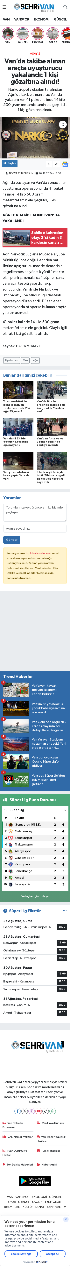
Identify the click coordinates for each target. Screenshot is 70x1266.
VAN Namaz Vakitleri (20, 1136)
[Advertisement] (35, 632)
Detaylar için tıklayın (35, 896)
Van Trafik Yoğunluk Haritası (51, 1139)
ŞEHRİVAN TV (56, 1207)
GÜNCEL (60, 19)
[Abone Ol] (65, 164)
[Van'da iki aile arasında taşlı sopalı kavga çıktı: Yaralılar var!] (52, 390)
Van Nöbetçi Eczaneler (13, 1125)
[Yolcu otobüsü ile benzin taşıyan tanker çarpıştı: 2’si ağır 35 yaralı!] (18, 390)
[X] (24, 1111)
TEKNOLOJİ (53, 1202)
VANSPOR (21, 19)
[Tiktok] (45, 1111)
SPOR (12, 1202)
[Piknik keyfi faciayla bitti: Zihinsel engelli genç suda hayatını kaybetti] (52, 460)
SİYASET (24, 1202)
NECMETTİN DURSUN (21, 173)
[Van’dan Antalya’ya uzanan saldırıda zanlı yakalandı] (52, 427)
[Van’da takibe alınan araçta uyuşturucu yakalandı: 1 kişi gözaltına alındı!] (35, 137)
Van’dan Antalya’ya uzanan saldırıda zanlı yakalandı (50, 442)
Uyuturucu (11, 360)
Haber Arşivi (49, 1164)
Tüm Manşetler (50, 1150)
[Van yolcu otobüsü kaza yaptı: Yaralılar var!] (18, 460)
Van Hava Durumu (53, 1123)
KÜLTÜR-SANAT (34, 1207)
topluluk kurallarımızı (39, 553)
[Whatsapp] (52, 1111)
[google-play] (35, 1181)
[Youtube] (38, 1111)
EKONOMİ (41, 19)
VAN (6, 19)
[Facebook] (17, 1111)
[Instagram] (31, 1111)
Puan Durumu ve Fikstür (15, 1153)
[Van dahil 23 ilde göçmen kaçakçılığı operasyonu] (18, 427)
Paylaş (12, 163)
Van (25, 360)
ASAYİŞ (35, 53)
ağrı (35, 360)
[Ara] (65, 7)
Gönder (12, 539)
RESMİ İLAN (12, 1207)
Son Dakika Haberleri (20, 1164)
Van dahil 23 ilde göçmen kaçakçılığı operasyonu (16, 442)
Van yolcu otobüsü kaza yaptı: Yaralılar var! (17, 475)
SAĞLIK (37, 1202)
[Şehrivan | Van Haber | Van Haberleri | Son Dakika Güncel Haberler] (34, 7)
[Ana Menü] (4, 7)
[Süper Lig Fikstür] (65, 911)
